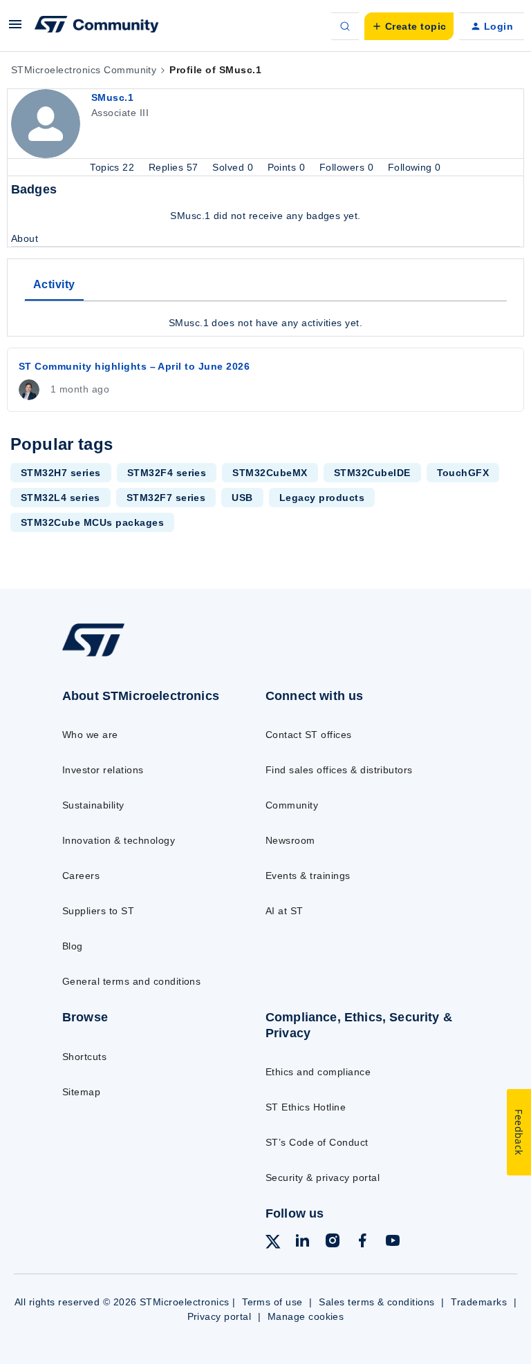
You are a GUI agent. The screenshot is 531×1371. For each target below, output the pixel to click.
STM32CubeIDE (372, 472)
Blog (72, 946)
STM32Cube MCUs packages (92, 522)
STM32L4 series (60, 497)
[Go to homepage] (102, 655)
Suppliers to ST (98, 910)
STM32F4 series (167, 472)
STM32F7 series (166, 497)
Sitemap (81, 1091)
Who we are (90, 734)
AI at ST (285, 910)
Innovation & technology (118, 840)
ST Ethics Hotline (306, 1107)
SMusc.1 (112, 97)
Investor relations (103, 769)
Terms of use (272, 1301)
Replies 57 (175, 167)
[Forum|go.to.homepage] (97, 26)
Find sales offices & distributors (339, 769)
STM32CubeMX (269, 472)
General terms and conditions (131, 981)
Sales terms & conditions (377, 1301)
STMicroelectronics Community (83, 69)
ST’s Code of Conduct (317, 1142)
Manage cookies (306, 1316)
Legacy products (321, 497)
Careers (81, 875)
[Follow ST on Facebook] (362, 1242)
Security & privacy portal (323, 1177)
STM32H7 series (61, 472)
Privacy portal (219, 1316)
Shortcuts (84, 1056)
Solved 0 (234, 167)
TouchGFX (463, 472)
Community (292, 805)
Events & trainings (308, 875)
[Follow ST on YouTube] (392, 1242)
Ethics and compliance (318, 1071)
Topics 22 (114, 167)
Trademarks (479, 1301)
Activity (54, 284)
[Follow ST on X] (273, 1244)
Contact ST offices (309, 734)
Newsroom (290, 840)
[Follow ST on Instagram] (332, 1242)
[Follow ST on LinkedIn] (302, 1242)
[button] (15, 29)
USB (242, 497)
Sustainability (93, 805)
